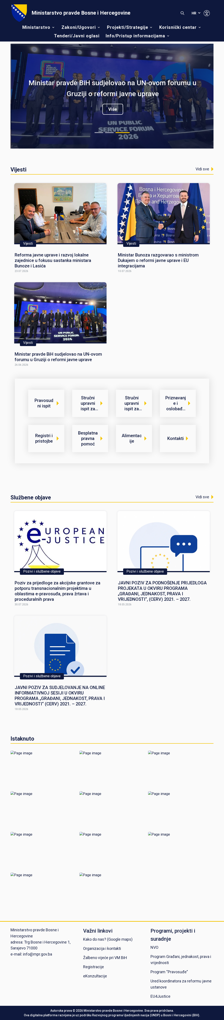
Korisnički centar (178, 27)
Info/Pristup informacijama (135, 35)
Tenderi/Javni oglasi (77, 35)
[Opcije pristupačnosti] (207, 13)
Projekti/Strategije (127, 27)
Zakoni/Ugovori (78, 27)
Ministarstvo (36, 27)
